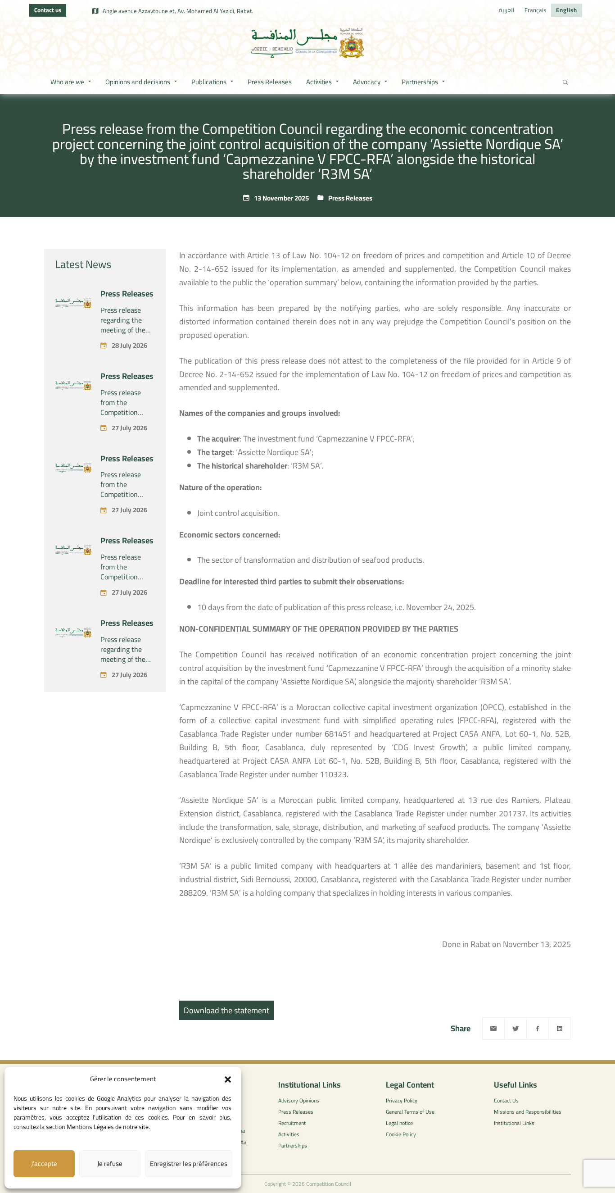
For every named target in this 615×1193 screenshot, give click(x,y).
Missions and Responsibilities (527, 1111)
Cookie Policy (401, 1134)
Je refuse (109, 1163)
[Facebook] (537, 1028)
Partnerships (292, 1145)
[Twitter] (515, 1028)
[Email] (493, 1028)
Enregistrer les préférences (188, 1163)
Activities (288, 1134)
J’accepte (44, 1163)
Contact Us (506, 1100)
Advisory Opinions (298, 1100)
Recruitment (292, 1123)
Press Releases (350, 198)
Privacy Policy (401, 1100)
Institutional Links (514, 1123)
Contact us (47, 10)
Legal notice (399, 1123)
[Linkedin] (559, 1028)
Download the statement (226, 1010)
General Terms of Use (410, 1111)
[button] (227, 1079)
